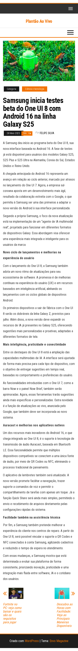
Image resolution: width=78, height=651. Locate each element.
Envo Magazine (59, 641)
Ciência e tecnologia (34, 89)
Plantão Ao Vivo (39, 21)
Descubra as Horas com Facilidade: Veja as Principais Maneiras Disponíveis (64, 615)
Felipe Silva (47, 133)
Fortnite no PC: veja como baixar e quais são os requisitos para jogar (12, 613)
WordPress (32, 641)
